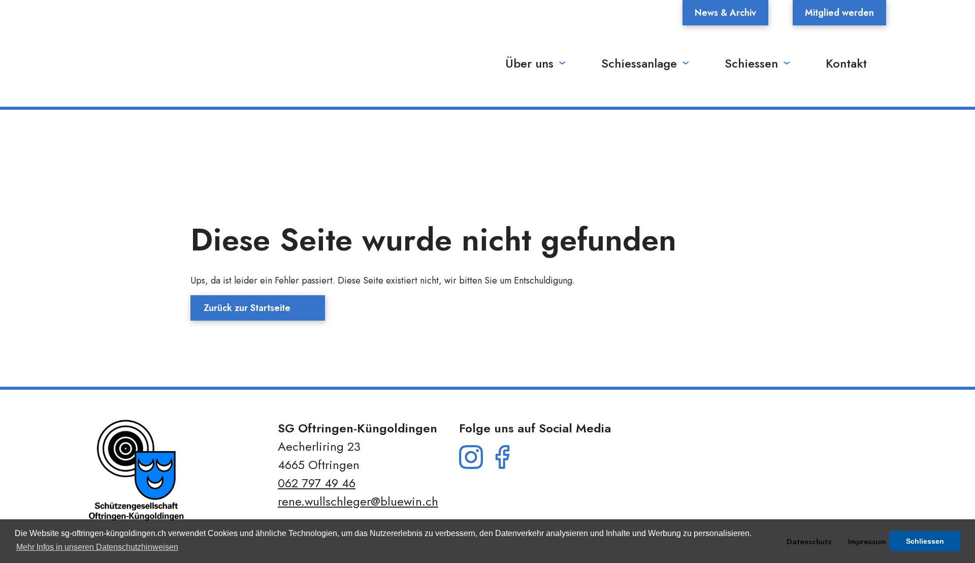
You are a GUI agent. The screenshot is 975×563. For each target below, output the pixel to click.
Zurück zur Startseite (247, 308)
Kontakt (846, 63)
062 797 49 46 (316, 483)
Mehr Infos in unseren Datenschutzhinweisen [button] (97, 547)
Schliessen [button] (925, 541)
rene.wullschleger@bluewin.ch (358, 501)
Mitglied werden (839, 12)
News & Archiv (725, 12)
